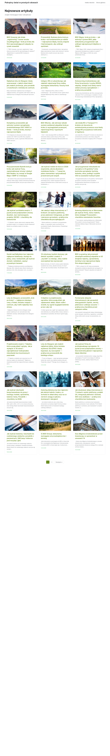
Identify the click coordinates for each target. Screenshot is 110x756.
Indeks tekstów (89, 2)
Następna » (59, 462)
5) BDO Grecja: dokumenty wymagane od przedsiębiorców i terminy (53, 436)
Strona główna (100, 2)
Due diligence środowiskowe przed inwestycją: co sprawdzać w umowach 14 (88, 436)
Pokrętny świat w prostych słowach (21, 2)
